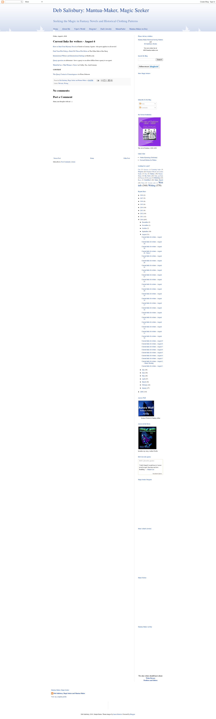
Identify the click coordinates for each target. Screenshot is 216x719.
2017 (142, 198)
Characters (146, 169)
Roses (139, 180)
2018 (142, 195)
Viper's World (79, 28)
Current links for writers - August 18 (152, 299)
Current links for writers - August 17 (152, 304)
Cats (139, 169)
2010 (142, 219)
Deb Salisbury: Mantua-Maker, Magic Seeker (101, 9)
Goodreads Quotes (157, 473)
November (145, 225)
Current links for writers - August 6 (152, 350)
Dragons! (92, 28)
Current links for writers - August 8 (152, 344)
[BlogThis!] (104, 80)
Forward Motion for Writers (148, 160)
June (143, 373)
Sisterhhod (147, 180)
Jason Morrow (117, 714)
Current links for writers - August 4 (152, 355)
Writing (66, 83)
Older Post (127, 158)
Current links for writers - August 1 (152, 366)
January (144, 388)
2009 (142, 392)
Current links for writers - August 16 (152, 308)
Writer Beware (150, 678)
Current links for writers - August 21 (152, 285)
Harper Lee (151, 469)
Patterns (142, 178)
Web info (60, 83)
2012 (142, 213)
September (145, 231)
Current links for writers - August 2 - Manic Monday (152, 362)
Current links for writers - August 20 (152, 290)
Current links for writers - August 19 (152, 294)
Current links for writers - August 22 (152, 280)
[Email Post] (98, 80)
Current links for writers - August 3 (152, 358)
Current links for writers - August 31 (152, 238)
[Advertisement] (80, 705)
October (144, 228)
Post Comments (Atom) (68, 162)
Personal (149, 178)
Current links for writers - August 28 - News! (152, 252)
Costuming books (156, 169)
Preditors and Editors (151, 680)
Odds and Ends (158, 176)
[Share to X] (107, 80)
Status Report (159, 180)
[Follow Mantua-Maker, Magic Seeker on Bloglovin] (149, 68)
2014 (142, 207)
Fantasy (152, 174)
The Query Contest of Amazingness (65, 74)
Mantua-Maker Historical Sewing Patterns (150, 40)
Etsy (146, 174)
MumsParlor (120, 28)
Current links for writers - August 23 (152, 276)
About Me (66, 28)
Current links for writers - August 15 (152, 313)
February (145, 385)
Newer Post (57, 158)
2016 (142, 201)
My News (147, 176)
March (144, 382)
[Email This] (102, 80)
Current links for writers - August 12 (152, 327)
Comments (144, 108)
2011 (142, 216)
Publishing (157, 178)
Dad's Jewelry (106, 28)
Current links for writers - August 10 (152, 337)
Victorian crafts (152, 183)
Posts (142, 104)
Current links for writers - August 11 (152, 332)
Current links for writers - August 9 (152, 341)
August (144, 234)
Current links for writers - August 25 (152, 266)
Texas (142, 183)
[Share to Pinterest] (111, 80)
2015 (142, 204)
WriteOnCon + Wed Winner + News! (65, 65)
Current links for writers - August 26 (152, 261)
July (143, 370)
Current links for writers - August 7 (152, 347)
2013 (142, 210)
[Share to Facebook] (109, 80)
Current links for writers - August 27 (152, 257)
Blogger (132, 714)
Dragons (140, 171)
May (143, 376)
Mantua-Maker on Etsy (138, 28)
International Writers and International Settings (69, 56)
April (144, 379)
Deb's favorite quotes (146, 460)
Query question (58, 60)
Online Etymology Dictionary (148, 157)
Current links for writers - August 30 (152, 242)
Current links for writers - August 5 (152, 352)
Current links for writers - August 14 (152, 318)
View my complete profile (58, 697)
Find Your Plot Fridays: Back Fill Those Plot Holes (70, 51)
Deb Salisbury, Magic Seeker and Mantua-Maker (69, 693)
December (145, 222)
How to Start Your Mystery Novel (64, 46)
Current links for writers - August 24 (152, 271)
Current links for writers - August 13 (152, 323)
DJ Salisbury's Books (150, 44)
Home (55, 28)
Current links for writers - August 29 (152, 247)
